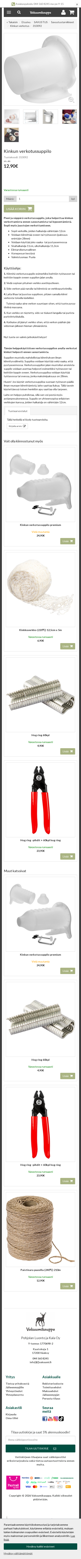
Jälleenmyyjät (51, 1394)
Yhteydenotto (15, 1394)
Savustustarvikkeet (62, 22)
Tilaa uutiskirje (37, 1448)
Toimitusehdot (51, 1387)
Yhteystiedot (14, 1391)
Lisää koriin (16, 209)
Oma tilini (12, 1418)
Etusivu (26, 22)
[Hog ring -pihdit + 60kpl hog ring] (40, 799)
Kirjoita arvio (15, 426)
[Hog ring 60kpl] (40, 694)
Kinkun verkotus (19, 25)
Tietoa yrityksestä (17, 1383)
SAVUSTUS (41, 22)
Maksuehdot (50, 1391)
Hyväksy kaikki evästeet (41, 1546)
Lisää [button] (66, 541)
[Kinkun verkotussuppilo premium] (40, 484)
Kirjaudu (11, 1414)
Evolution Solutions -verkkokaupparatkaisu (40, 1504)
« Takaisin (12, 22)
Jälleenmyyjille (15, 1387)
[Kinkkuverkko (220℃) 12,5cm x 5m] (40, 589)
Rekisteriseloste (52, 1383)
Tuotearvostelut (18, 411)
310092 (37, 25)
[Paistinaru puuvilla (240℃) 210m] (40, 1229)
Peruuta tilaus (51, 1398)
